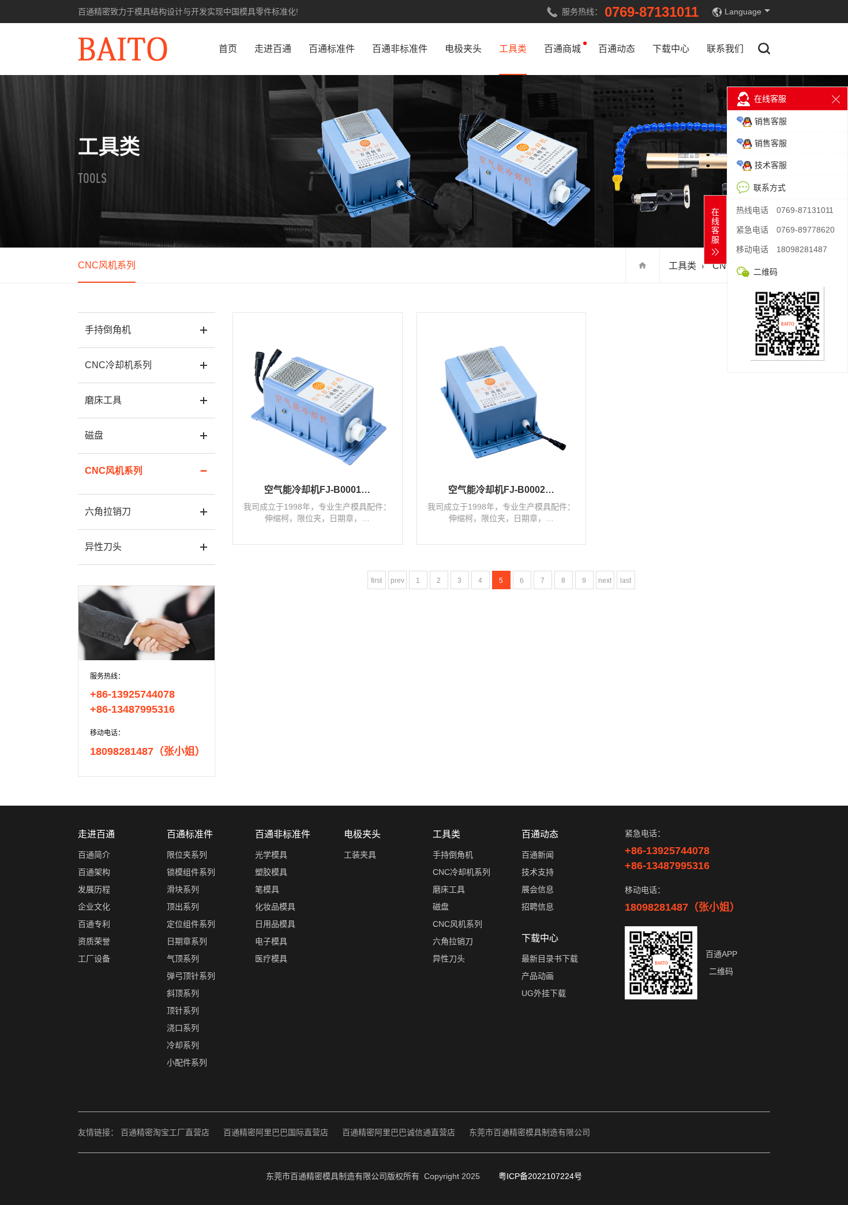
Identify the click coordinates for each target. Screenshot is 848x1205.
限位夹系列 (187, 854)
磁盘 (94, 435)
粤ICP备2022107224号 (540, 1176)
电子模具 (271, 941)
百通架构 (94, 872)
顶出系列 (183, 906)
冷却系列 (183, 1045)
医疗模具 (271, 958)
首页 (228, 49)
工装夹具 (360, 854)
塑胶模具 (271, 872)
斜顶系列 (183, 993)
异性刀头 (103, 547)
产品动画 (537, 976)
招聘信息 (537, 906)
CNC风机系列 (107, 265)
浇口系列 (183, 1027)
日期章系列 (187, 941)
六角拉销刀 (108, 512)
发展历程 (94, 889)
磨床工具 (103, 400)
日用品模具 (275, 924)
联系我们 (725, 49)
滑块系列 (183, 889)
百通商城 (562, 49)
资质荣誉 (94, 941)
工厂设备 (94, 958)
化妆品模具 (275, 906)
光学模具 (271, 854)
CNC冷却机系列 (118, 365)
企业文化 (94, 906)
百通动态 (616, 49)
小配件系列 (187, 1062)
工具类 (513, 49)
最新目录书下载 (549, 958)
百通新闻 (537, 854)
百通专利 (94, 924)
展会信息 (537, 889)
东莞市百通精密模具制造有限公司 (529, 1132)
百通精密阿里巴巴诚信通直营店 (398, 1132)
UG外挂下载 (543, 993)
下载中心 (670, 49)
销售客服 (771, 121)
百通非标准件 (399, 49)
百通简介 (94, 854)
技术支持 (537, 872)
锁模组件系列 (191, 872)
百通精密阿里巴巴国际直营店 (275, 1132)
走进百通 (272, 49)
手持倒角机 (108, 330)
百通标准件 (332, 49)
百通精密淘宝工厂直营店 (165, 1132)
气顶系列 (183, 958)
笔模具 (267, 889)
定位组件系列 (191, 924)
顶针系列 (183, 1010)
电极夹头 (463, 49)
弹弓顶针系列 (191, 976)
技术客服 (771, 165)
